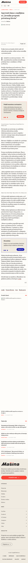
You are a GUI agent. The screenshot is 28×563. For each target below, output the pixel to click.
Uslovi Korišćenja (20, 556)
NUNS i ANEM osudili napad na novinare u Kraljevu (12, 412)
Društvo (3, 455)
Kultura (3, 502)
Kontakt (23, 559)
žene (16, 290)
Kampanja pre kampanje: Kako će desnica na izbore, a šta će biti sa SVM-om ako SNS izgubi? (13, 426)
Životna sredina (5, 499)
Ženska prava (22, 290)
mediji (2, 290)
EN (8, 5)
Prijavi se (20, 249)
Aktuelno (3, 429)
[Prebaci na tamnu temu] (5, 6)
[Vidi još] (1, 5)
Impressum (11, 556)
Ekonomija (3, 491)
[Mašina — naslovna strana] (6, 2)
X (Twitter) (3, 517)
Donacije (20, 116)
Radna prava (4, 437)
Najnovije (3, 488)
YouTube (3, 511)
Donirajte (22, 2)
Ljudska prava (4, 9)
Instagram (3, 520)
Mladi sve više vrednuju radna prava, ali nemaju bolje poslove (14, 434)
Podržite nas (13, 477)
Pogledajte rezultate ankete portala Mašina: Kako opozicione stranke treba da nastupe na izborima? (13, 443)
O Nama (4, 556)
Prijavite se (6, 544)
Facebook (3, 514)
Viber (2, 526)
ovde (19, 279)
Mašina (8, 21)
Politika (3, 494)
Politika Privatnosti (7, 559)
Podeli (22, 43)
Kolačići (17, 559)
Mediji (11, 9)
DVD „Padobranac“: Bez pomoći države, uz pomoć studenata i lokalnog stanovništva (12, 452)
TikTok (2, 523)
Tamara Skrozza (10, 290)
